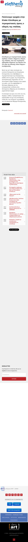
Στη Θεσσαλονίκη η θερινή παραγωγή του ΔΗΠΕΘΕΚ (15, 208)
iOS (10, 504)
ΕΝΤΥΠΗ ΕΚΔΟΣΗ (14, 510)
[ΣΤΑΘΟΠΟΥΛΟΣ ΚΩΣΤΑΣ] (14, 526)
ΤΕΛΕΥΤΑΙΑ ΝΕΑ (9, 174)
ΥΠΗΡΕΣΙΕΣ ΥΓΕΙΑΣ (18, 514)
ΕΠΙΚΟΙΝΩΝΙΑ (14, 520)
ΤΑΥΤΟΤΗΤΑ (14, 517)
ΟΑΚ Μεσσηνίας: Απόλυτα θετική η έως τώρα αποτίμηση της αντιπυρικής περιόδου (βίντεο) (16, 201)
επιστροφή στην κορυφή (20, 113)
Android (16, 504)
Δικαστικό (10, 110)
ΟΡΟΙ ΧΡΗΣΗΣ (5, 517)
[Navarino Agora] (14, 50)
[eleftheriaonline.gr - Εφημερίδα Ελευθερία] (14, 4)
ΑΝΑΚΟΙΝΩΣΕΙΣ (22, 517)
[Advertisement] (14, 272)
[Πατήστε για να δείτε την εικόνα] (14, 40)
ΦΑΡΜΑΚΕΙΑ (8, 514)
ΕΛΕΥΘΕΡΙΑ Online (16, 29)
